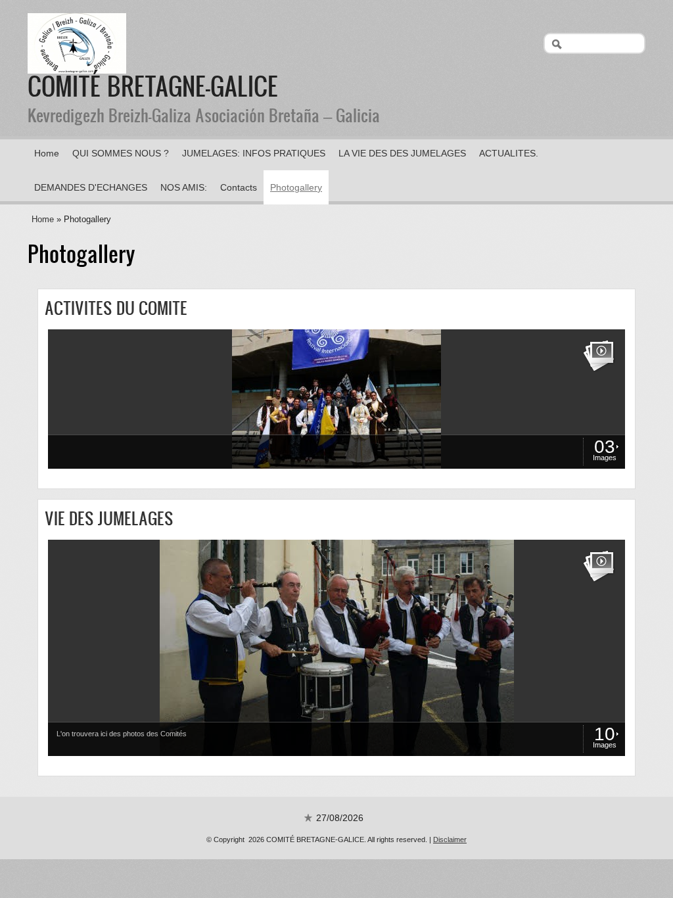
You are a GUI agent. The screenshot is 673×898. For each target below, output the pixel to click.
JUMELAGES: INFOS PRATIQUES (253, 153)
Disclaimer (450, 839)
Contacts (238, 187)
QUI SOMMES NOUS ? (120, 153)
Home (46, 153)
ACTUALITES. (508, 153)
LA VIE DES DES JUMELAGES (402, 153)
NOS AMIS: (183, 187)
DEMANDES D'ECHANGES (90, 187)
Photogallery (296, 187)
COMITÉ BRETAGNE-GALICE (153, 85)
